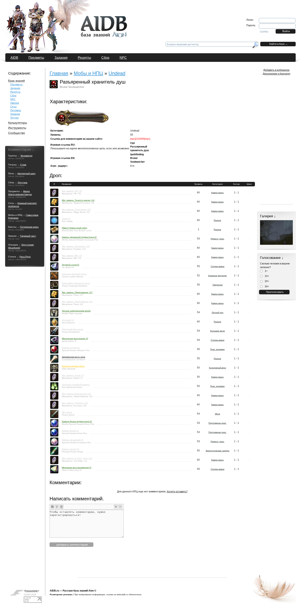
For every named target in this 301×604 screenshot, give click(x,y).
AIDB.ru (54, 590)
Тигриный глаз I (28, 236)
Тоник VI (66, 219)
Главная (59, 73)
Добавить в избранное (276, 70)
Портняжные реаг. (217, 423)
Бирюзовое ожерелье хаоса (76, 283)
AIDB (14, 57)
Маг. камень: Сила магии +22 (76, 209)
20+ (266, 281)
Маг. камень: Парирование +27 (77, 292)
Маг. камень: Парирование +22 (77, 301)
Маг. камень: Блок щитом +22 (76, 394)
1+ (266, 271)
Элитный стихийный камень (75, 384)
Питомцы (15, 110)
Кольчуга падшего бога (73, 366)
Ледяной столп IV (70, 265)
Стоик (23, 164)
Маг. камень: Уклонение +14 (76, 246)
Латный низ (217, 312)
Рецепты (84, 57)
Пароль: (251, 25)
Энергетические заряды (217, 451)
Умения (14, 103)
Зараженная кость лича (73, 357)
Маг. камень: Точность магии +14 (78, 200)
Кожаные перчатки (217, 275)
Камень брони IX (70, 430)
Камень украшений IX (72, 440)
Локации (15, 114)
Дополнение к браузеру (276, 73)
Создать (264, 31)
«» (31, 590)
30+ (266, 286)
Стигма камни (217, 266)
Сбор (105, 57)
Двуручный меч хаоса (72, 329)
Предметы (36, 57)
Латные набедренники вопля (76, 311)
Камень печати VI (70, 449)
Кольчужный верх (217, 368)
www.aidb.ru (122, 594)
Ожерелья (218, 285)
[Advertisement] (152, 568)
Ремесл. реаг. (217, 239)
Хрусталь (22, 182)
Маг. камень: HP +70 (72, 191)
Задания (61, 57)
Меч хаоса (67, 412)
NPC (123, 57)
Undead (117, 73)
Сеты (13, 106)
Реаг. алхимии (217, 349)
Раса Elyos (25, 256)
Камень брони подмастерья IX (77, 421)
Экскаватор (26, 155)
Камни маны (217, 193)
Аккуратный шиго (26, 173)
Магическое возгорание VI (75, 338)
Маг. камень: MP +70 (72, 255)
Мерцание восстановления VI (76, 467)
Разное (217, 220)
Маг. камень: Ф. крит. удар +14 (77, 458)
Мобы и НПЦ (88, 73)
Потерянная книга (29, 227)
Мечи (217, 414)
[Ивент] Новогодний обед (74, 228)
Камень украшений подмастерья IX (79, 237)
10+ (266, 276)
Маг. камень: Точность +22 (75, 403)
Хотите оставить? (177, 491)
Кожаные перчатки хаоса (74, 274)
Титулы (14, 117)
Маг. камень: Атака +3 (73, 375)
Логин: (250, 19)
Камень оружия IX (71, 348)
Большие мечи (217, 331)
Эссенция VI (68, 320)
